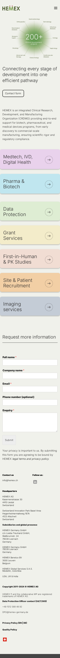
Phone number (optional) (18, 397)
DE (25, 623)
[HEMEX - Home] (11, 8)
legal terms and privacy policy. (30, 458)
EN (20, 623)
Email (7, 383)
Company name (13, 370)
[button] (56, 8)
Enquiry (8, 410)
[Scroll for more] (30, 97)
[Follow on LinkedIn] (35, 482)
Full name (9, 357)
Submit (9, 440)
